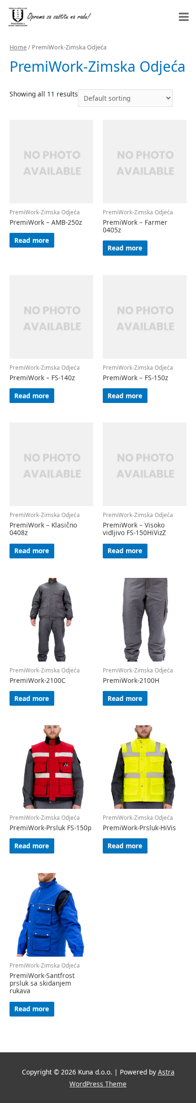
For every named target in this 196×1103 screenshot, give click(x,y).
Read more (31, 240)
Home (18, 47)
